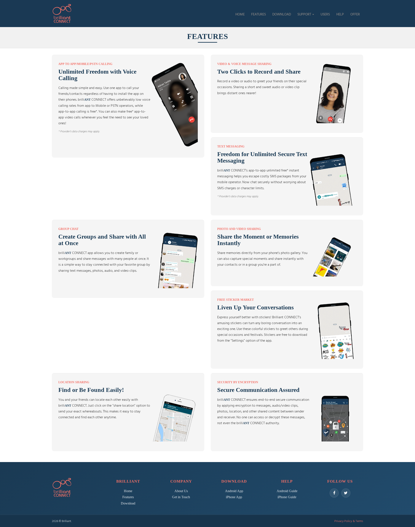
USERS (325, 14)
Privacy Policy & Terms (348, 521)
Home (128, 491)
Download (128, 503)
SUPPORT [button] (304, 14)
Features (128, 497)
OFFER (355, 14)
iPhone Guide (287, 497)
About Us (181, 491)
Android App (234, 491)
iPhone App (234, 497)
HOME (240, 14)
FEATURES (258, 14)
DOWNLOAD (281, 14)
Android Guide (287, 491)
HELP (340, 14)
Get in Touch (181, 497)
